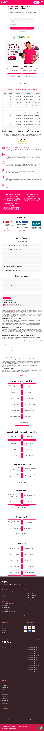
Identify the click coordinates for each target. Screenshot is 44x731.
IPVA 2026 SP (14, 548)
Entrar (36, 2)
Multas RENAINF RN (22, 423)
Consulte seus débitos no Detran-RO (31, 669)
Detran (15, 584)
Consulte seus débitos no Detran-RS (31, 651)
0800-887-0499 (6, 607)
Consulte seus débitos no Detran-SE (31, 671)
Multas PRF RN (29, 417)
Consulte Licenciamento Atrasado (31, 601)
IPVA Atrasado (5, 632)
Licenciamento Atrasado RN (22, 82)
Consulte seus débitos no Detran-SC (9, 656)
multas (5, 354)
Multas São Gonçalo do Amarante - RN (14, 495)
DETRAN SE (29, 455)
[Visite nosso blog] (2, 642)
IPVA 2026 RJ (14, 560)
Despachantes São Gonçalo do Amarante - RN (15, 469)
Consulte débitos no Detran (29, 593)
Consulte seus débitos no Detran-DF (9, 650)
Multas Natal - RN (29, 502)
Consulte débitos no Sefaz (29, 597)
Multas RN (29, 77)
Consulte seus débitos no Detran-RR (9, 674)
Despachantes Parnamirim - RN (22, 481)
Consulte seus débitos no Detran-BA (31, 655)
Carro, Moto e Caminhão (8, 300)
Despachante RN (29, 404)
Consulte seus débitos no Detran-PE (9, 658)
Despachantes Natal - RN (29, 475)
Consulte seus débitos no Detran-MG (9, 651)
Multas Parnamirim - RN (22, 508)
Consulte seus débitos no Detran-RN (31, 653)
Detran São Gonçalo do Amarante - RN (14, 522)
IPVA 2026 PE (29, 573)
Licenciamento (14, 392)
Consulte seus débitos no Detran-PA (9, 670)
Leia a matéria (7, 230)
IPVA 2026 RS (29, 554)
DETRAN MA (29, 443)
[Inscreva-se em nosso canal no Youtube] (11, 642)
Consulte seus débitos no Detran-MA (31, 663)
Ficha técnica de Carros (29, 615)
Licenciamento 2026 (28, 605)
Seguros (25, 617)
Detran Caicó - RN (29, 522)
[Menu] (42, 2)
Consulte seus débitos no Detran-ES (31, 657)
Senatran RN (15, 410)
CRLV (29, 392)
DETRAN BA (29, 437)
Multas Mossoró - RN (14, 502)
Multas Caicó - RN (29, 496)
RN (19, 584)
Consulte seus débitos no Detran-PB (31, 667)
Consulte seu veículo (28, 591)
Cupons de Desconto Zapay (7, 634)
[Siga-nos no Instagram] (8, 642)
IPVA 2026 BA (14, 567)
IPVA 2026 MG (29, 548)
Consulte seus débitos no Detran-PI (9, 672)
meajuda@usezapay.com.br (9, 611)
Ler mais (21, 375)
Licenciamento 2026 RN (29, 70)
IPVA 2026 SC (29, 560)
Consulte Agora (21, 28)
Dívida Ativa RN (29, 398)
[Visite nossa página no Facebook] (5, 642)
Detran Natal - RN (29, 528)
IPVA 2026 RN (14, 71)
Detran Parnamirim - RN (22, 534)
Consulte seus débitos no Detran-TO (9, 676)
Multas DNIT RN (15, 417)
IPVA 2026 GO (29, 567)
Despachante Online (28, 609)
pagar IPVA (13, 311)
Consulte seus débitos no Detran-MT (9, 668)
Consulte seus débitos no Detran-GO (9, 666)
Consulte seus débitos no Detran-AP (9, 662)
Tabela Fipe (26, 613)
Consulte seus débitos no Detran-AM (31, 659)
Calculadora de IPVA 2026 (14, 386)
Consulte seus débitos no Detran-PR (9, 654)
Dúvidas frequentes (7, 609)
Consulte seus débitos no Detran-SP (31, 649)
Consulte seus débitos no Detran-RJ (31, 647)
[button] (22, 245)
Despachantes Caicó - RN (29, 469)
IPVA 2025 (4, 628)
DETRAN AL (14, 437)
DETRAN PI (14, 455)
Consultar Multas (27, 607)
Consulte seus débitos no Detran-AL (31, 661)
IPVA (29, 386)
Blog (3, 624)
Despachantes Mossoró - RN (14, 475)
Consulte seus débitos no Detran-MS (31, 665)
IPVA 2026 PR (14, 554)
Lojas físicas (5, 605)
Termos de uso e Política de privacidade (24, 31)
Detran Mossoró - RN (14, 528)
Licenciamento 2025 (28, 603)
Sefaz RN (15, 404)
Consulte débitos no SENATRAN (30, 595)
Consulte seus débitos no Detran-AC (9, 664)
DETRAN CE (14, 443)
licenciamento (4, 321)
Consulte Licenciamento (29, 599)
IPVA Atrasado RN (14, 77)
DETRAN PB (14, 449)
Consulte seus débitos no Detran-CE (9, 660)
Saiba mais (4, 712)
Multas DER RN (29, 410)
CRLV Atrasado (14, 398)
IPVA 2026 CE (14, 573)
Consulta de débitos (7, 584)
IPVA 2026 (4, 630)
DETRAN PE (29, 449)
